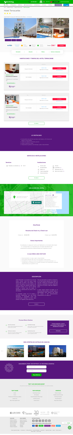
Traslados (21, 426)
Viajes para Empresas (23, 421)
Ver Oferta (62, 45)
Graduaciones (22, 422)
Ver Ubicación (29, 16)
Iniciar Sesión (56, 1)
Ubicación (31, 51)
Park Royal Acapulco (58, 396)
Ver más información (11, 83)
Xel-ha (15, 394)
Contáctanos (23, 430)
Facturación (42, 430)
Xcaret (15, 392)
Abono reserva (58, 430)
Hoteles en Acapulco (13, 426)
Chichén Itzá (15, 398)
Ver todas (36, 123)
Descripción (18, 51)
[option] (15, 351)
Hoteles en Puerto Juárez (18, 7)
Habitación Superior (9, 105)
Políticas (43, 51)
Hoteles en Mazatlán (13, 421)
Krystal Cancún (36, 400)
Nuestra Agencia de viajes (15, 430)
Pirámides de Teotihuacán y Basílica (14, 396)
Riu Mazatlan (36, 394)
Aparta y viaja (33, 431)
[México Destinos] (9, 1)
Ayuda (54, 430)
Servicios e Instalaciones (55, 51)
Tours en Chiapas (13, 425)
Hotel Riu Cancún (36, 398)
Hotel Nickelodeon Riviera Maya (36, 396)
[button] (29, 5)
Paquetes (21, 425)
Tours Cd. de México (13, 422)
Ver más (36, 304)
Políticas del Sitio (29, 430)
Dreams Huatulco (58, 392)
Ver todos (36, 177)
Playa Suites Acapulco (58, 400)
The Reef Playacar (58, 398)
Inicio (5, 7)
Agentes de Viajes (48, 430)
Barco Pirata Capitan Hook (15, 400)
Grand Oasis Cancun (36, 392)
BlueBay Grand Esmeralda (58, 394)
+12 (66, 33)
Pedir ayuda (58, 330)
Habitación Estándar (10, 75)
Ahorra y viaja (39, 431)
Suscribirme (36, 375)
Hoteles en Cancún (10, 7)
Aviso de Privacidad (36, 430)
